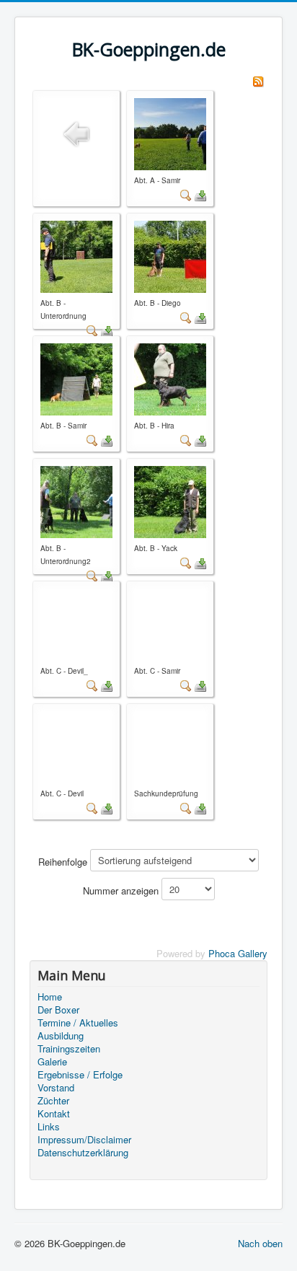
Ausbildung (60, 1035)
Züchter (53, 1100)
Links (48, 1126)
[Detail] (186, 194)
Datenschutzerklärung (82, 1152)
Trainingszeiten (68, 1048)
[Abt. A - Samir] (170, 132)
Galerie (52, 1061)
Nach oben (260, 1243)
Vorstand (55, 1087)
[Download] (200, 194)
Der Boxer (58, 1009)
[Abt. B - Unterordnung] (76, 255)
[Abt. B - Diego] (170, 255)
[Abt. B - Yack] (170, 500)
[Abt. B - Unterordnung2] (76, 500)
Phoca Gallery (237, 953)
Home (49, 996)
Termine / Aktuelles (77, 1022)
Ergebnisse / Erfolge (80, 1074)
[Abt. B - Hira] (170, 377)
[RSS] (258, 80)
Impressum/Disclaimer (84, 1139)
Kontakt (53, 1113)
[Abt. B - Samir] (76, 377)
